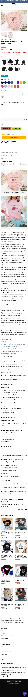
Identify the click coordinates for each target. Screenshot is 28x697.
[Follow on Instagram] (3, 676)
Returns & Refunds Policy (7, 635)
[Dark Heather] (11, 82)
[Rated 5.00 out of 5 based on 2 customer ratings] (14, 47)
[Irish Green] (24, 82)
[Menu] (2, 5)
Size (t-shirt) (4, 90)
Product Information (6, 155)
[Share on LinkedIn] (14, 142)
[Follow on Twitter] (5, 676)
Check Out (17, 128)
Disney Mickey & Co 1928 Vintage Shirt (20, 533)
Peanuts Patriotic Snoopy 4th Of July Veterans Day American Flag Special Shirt (7, 580)
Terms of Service (5, 641)
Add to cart (6, 128)
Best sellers (8, 39)
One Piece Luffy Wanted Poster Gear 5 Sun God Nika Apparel (7, 556)
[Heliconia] (2, 86)
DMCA (2, 657)
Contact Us (3, 649)
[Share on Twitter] (7, 142)
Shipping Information (6, 651)
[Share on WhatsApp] (2, 142)
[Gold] (21, 82)
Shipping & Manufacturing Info (9, 152)
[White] (15, 82)
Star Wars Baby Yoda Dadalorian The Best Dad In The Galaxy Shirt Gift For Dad (21, 556)
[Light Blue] (5, 86)
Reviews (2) (3, 158)
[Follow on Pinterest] (7, 676)
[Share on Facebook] (5, 142)
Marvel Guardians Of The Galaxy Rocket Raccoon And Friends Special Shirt (7, 604)
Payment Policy (4, 654)
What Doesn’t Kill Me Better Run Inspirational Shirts (7, 533)
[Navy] (8, 82)
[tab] (14, 150)
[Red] (18, 86)
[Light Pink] (8, 86)
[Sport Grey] (11, 86)
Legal (2, 659)
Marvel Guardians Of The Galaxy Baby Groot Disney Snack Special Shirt (20, 604)
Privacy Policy (4, 638)
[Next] (25, 21)
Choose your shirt (5, 56)
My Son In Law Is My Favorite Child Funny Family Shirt (21, 580)
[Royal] (5, 82)
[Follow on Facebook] (2, 676)
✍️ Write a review (14, 137)
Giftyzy (12, 618)
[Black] (2, 82)
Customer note (4, 102)
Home (2, 39)
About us (3, 633)
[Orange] (15, 86)
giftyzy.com (24, 509)
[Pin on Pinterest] (12, 142)
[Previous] (3, 21)
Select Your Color (5, 79)
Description (4, 149)
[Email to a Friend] (9, 142)
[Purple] (18, 82)
